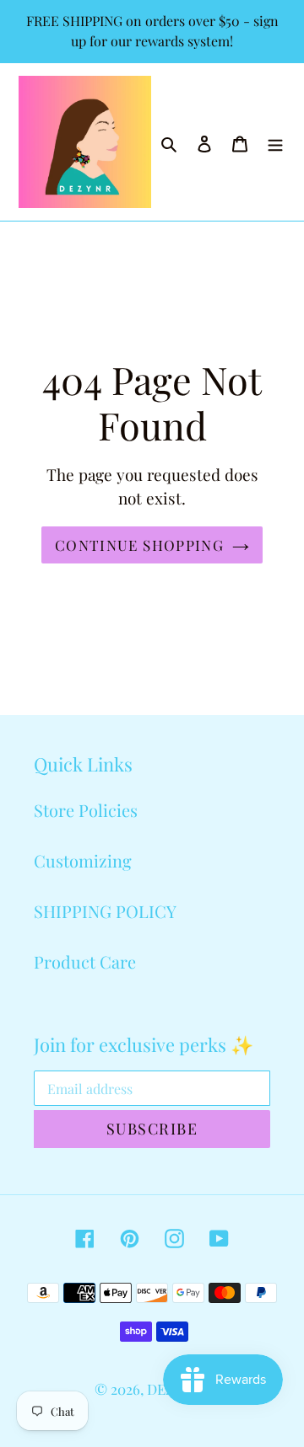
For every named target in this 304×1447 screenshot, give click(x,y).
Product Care (85, 961)
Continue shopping (139, 544)
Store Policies (86, 809)
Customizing (83, 860)
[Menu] (275, 142)
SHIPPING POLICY (105, 911)
